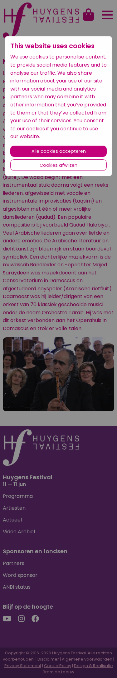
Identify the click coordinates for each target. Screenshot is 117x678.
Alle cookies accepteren (59, 151)
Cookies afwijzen (58, 165)
